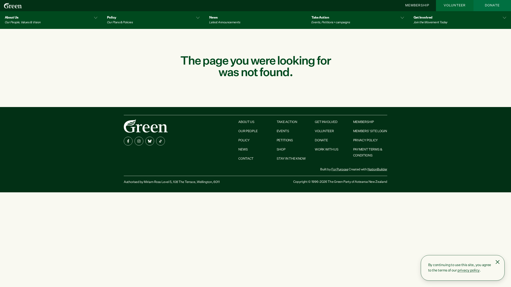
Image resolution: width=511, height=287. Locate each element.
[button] (51, 20)
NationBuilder (377, 169)
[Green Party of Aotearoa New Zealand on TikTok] (160, 141)
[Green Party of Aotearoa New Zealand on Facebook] (128, 141)
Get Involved (326, 122)
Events (283, 131)
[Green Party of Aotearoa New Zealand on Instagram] (139, 141)
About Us (246, 122)
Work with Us (326, 149)
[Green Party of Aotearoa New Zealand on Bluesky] (149, 141)
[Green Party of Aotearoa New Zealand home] (146, 126)
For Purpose (339, 169)
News (243, 149)
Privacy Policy (365, 140)
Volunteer (455, 5)
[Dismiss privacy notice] (497, 262)
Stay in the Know (291, 158)
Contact (246, 158)
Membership (417, 5)
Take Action (287, 122)
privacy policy (468, 270)
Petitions (285, 140)
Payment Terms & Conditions (367, 152)
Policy (244, 140)
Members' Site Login (370, 131)
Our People (248, 131)
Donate (492, 5)
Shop (281, 149)
